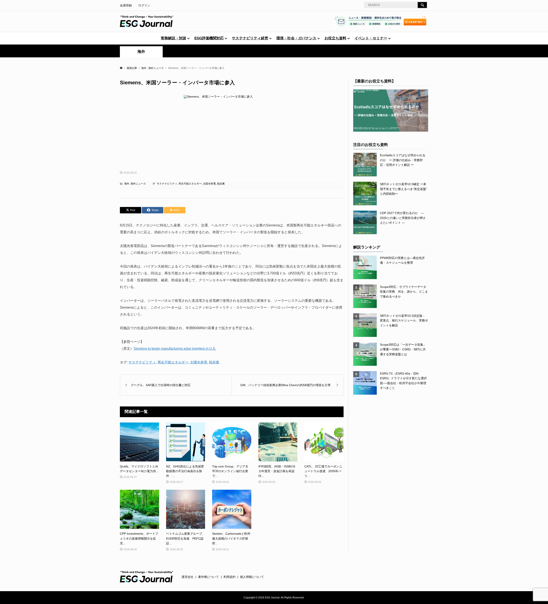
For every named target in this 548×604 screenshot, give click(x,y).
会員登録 (126, 5)
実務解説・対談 (173, 38)
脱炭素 (221, 183)
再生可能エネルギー (190, 183)
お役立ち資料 (335, 38)
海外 (141, 51)
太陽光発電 (209, 183)
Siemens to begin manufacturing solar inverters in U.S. (175, 348)
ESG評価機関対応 (209, 38)
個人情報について (252, 577)
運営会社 (188, 577)
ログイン (144, 5)
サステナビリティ (167, 183)
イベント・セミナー (370, 38)
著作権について (208, 577)
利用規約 (229, 577)
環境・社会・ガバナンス (296, 38)
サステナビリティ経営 (250, 38)
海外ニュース (138, 183)
